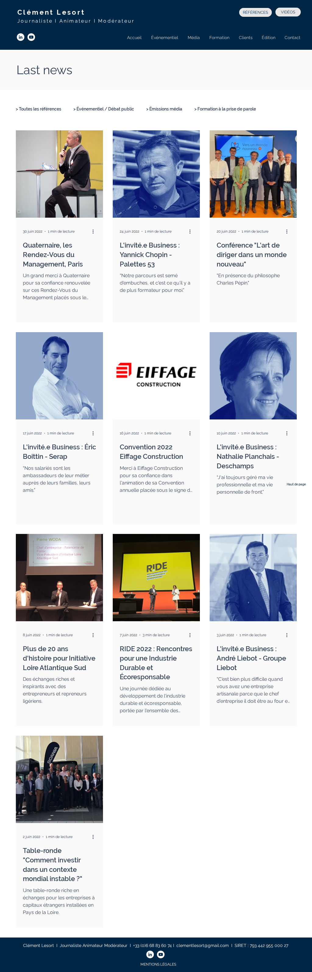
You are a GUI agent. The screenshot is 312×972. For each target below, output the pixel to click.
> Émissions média (164, 109)
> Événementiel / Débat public (103, 109)
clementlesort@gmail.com (202, 945)
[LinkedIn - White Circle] (20, 37)
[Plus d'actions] (95, 231)
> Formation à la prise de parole (225, 109)
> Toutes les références (38, 109)
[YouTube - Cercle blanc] (31, 37)
